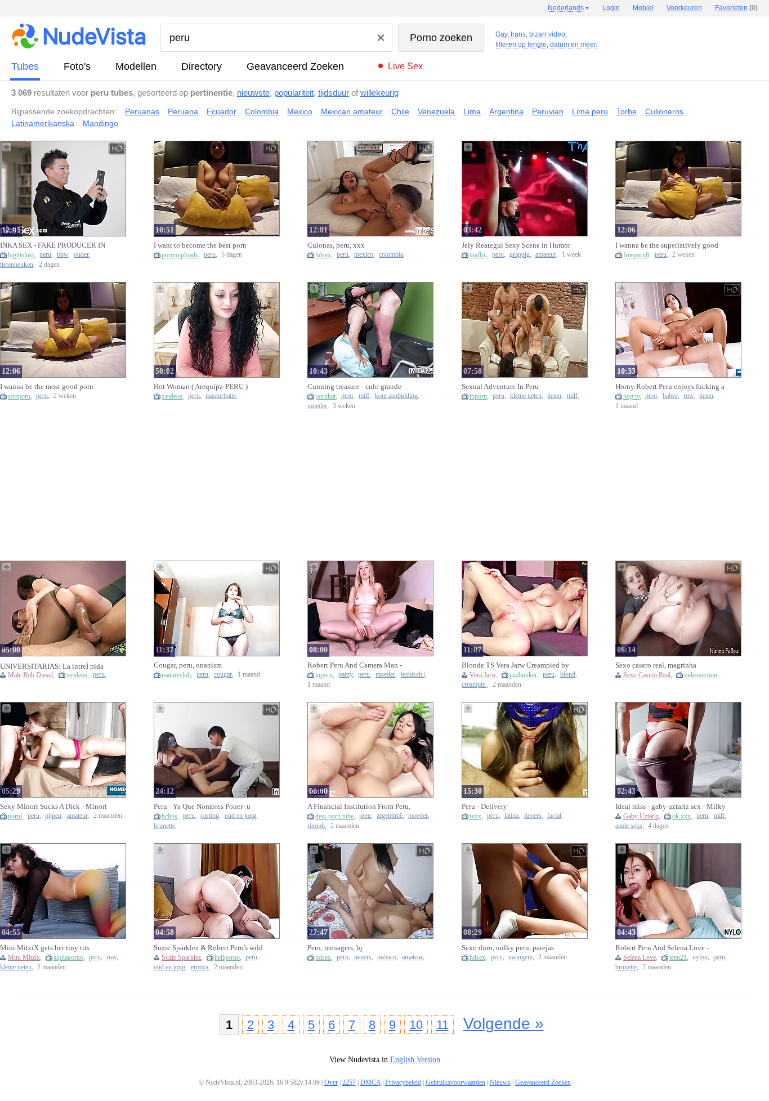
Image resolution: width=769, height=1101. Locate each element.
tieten (554, 396)
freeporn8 (636, 255)
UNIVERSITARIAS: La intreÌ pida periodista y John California (52, 666)
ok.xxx (681, 816)
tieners (533, 816)
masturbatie (220, 396)
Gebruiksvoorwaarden (455, 1082)
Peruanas (142, 111)
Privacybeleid (403, 1082)
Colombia (262, 111)
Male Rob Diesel (30, 675)
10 (416, 1025)
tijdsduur (333, 92)
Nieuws (500, 1082)
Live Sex (405, 66)
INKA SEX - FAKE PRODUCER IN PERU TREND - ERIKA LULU (52, 245)
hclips (169, 816)
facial (554, 816)
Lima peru (590, 111)
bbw (62, 254)
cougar (223, 674)
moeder (317, 406)
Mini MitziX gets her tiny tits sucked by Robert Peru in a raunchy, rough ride (54, 947)
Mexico (299, 111)
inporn (478, 396)
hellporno (227, 957)
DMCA (370, 1082)
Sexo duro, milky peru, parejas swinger (508, 947)
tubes (25, 66)
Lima (472, 111)
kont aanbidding (396, 396)
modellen (136, 66)
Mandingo (100, 123)
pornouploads (180, 255)
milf (364, 396)
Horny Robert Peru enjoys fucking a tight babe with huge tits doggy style (670, 386)
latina (511, 816)
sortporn (19, 396)
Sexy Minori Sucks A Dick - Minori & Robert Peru (53, 806)
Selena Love (639, 957)
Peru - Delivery (484, 806)
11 (442, 1025)
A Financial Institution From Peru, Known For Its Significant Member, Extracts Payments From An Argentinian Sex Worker (360, 806)
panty (345, 674)
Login (611, 8)
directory (201, 66)
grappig (519, 254)
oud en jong (240, 816)
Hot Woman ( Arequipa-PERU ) (201, 386)
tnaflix (478, 255)
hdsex (323, 255)
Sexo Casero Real (646, 675)
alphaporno (68, 957)
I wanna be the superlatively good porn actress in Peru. (666, 245)
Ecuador (221, 111)
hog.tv (631, 396)
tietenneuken (16, 264)
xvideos (172, 396)
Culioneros (664, 111)
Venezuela (436, 111)
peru (45, 254)
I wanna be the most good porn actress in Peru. (46, 386)
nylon (700, 957)
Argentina (506, 111)
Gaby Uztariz (641, 816)
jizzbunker (523, 675)
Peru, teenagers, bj (335, 947)
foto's (77, 66)
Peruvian (548, 111)
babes (670, 396)
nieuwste (253, 92)
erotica (199, 967)
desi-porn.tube (334, 816)
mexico (363, 254)
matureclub (176, 675)
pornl (15, 816)
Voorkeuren (684, 8)
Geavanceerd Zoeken (295, 66)
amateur (545, 254)
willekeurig (379, 92)
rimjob (316, 826)
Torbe (626, 111)
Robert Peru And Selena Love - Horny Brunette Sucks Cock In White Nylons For (662, 947)
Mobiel (643, 8)
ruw (688, 396)
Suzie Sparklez (181, 957)
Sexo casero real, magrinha (655, 665)
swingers (520, 957)
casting (209, 816)
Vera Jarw (483, 675)
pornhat (325, 396)
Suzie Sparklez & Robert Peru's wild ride (208, 947)
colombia (391, 254)
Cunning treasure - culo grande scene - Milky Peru (354, 386)
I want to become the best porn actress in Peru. (200, 245)
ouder (81, 254)
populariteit (294, 92)
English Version (415, 1059)
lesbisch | (413, 674)
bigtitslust (21, 255)
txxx (475, 816)
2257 (349, 1082)
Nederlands (566, 8)
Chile (400, 111)
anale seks (628, 826)
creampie (474, 684)
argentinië (390, 816)
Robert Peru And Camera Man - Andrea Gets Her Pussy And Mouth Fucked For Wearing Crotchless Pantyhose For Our (360, 665)
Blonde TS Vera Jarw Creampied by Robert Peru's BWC (515, 665)
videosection (700, 675)
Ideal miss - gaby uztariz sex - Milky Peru (670, 806)
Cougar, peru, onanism (188, 665)
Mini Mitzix (24, 957)
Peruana (183, 111)
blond (567, 674)
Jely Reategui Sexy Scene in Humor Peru (516, 245)
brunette (164, 826)
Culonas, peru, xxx (336, 245)
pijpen (53, 816)
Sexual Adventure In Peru (500, 386)
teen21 (678, 957)
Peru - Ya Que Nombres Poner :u (202, 806)
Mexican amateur (352, 111)
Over (331, 1082)
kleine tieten (526, 396)
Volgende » (503, 1023)
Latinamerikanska (42, 123)
